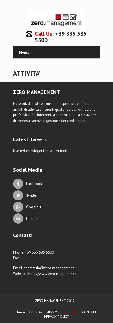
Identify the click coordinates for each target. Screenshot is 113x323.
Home (20, 312)
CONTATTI (89, 312)
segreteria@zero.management (49, 267)
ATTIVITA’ (71, 312)
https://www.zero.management (52, 273)
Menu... (25, 52)
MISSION (53, 312)
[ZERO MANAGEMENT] (56, 19)
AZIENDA (35, 312)
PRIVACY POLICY (56, 316)
